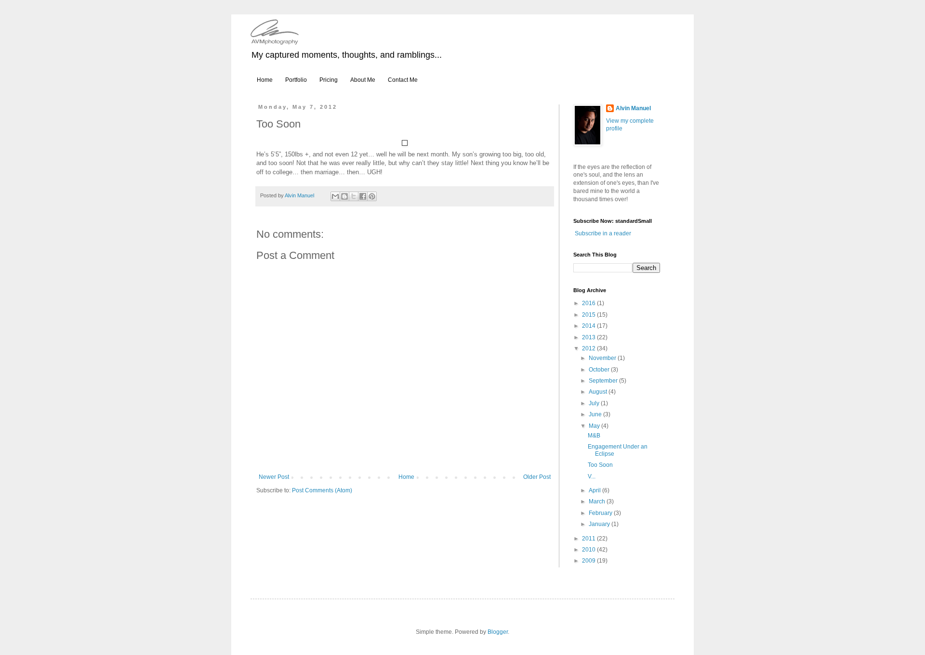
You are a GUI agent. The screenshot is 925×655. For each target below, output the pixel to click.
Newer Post (274, 477)
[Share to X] (353, 196)
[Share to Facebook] (363, 196)
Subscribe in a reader (603, 233)
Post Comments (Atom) (322, 490)
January (600, 524)
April (595, 490)
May (595, 426)
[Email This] (335, 196)
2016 (589, 303)
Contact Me (403, 80)
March (598, 501)
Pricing (328, 80)
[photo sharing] (405, 143)
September (604, 380)
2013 (589, 337)
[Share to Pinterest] (372, 196)
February (601, 513)
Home (265, 80)
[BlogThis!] (344, 196)
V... (591, 476)
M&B (594, 435)
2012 (589, 348)
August (598, 391)
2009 (589, 560)
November (603, 358)
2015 (589, 314)
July (595, 403)
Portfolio (296, 80)
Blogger (498, 632)
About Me (362, 80)
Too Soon (600, 465)
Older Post (537, 477)
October (600, 369)
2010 (589, 549)
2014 (589, 325)
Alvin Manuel (633, 108)
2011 (589, 538)
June (596, 414)
